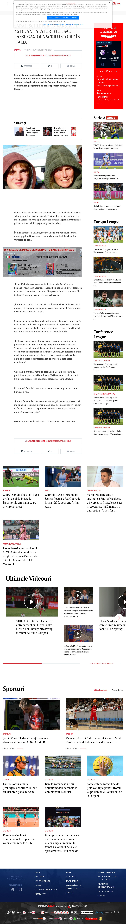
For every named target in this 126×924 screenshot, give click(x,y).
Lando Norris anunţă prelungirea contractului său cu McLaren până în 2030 (20, 788)
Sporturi (17, 50)
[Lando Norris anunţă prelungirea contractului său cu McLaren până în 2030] (21, 766)
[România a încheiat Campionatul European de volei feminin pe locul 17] (21, 817)
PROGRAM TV (40, 894)
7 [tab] (114, 71)
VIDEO (37, 872)
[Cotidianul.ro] (87, 912)
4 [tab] (107, 71)
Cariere (101, 895)
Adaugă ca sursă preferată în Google (48, 55)
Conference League (102, 361)
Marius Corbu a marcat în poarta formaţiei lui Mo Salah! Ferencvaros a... (108, 316)
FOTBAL (37, 885)
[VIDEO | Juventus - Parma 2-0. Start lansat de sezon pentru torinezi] (108, 130)
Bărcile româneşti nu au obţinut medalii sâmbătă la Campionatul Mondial (61, 788)
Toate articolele (117, 690)
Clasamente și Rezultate (45, 889)
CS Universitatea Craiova (104, 394)
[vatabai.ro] (101, 918)
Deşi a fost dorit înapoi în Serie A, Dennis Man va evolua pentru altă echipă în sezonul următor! (61, 131)
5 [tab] (109, 71)
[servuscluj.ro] (91, 918)
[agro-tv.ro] (78, 918)
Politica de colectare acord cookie (53, 24)
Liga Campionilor (42, 881)
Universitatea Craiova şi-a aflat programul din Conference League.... (106, 367)
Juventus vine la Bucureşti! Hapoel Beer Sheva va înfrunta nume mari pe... (107, 283)
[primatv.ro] (8, 912)
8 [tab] (116, 71)
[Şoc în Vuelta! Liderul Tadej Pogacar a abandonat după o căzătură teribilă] (31, 714)
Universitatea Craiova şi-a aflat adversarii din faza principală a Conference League (106, 400)
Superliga (7, 490)
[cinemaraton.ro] (116, 912)
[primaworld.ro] (68, 918)
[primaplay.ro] (41, 912)
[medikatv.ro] (108, 912)
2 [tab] (103, 71)
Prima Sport (46, 906)
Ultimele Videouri (28, 578)
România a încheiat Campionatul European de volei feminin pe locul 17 (19, 839)
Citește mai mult (9, 748)
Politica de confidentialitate (74, 24)
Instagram (20, 889)
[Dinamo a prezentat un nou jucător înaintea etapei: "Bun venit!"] (76, 131)
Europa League (100, 246)
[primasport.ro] (57, 912)
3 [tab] (105, 71)
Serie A (96, 142)
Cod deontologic (105, 891)
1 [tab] (100, 71)
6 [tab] (112, 71)
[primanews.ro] (32, 912)
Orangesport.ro (94, 490)
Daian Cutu (37, 50)
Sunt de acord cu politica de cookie (63, 18)
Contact (70, 892)
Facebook (12, 889)
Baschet (69, 734)
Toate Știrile (72, 881)
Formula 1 (7, 780)
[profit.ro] (74, 912)
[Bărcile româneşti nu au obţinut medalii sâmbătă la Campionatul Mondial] (63, 766)
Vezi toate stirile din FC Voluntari (102, 663)
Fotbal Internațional (12, 544)
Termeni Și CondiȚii (106, 872)
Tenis (47, 490)
